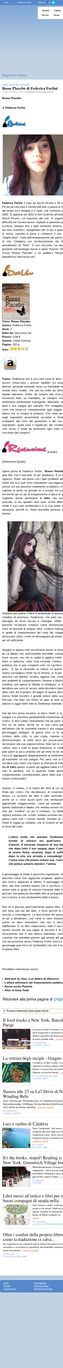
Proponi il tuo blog (24, 2)
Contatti (6, 1286)
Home (6, 2)
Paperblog (18, 13)
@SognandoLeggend (44, 92)
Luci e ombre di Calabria (25, 1124)
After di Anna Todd (17, 990)
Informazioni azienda (43, 1289)
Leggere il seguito (46, 1107)
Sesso (56, 15)
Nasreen (30, 92)
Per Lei (45, 15)
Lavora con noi (9, 1289)
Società (45, 10)
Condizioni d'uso (41, 1286)
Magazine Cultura (14, 75)
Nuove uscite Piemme (18, 986)
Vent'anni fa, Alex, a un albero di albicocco (32, 978)
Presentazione (40, 1283)
